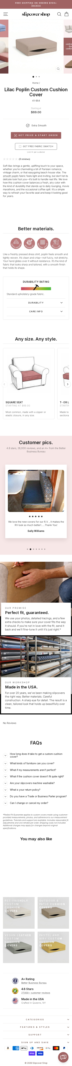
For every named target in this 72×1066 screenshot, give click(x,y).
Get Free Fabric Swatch (38, 146)
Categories (35, 1019)
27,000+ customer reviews (35, 992)
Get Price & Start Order (38, 135)
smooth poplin (11, 176)
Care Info (36, 311)
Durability (36, 302)
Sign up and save (35, 1042)
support (35, 1035)
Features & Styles (35, 1027)
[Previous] (4, 384)
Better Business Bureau (34, 982)
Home (35, 83)
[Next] (67, 384)
